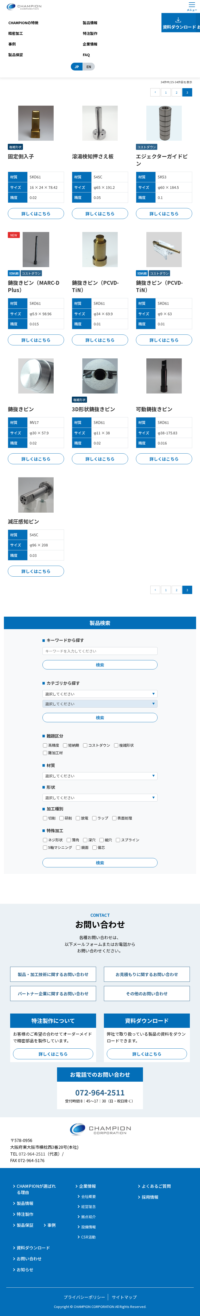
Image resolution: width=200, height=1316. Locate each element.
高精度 (53, 745)
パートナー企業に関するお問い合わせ (53, 993)
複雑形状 (126, 745)
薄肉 (75, 839)
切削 (51, 818)
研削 (68, 818)
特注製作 (90, 33)
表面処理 (124, 818)
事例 (12, 44)
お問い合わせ (29, 1258)
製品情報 (90, 22)
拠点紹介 (88, 1216)
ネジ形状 (55, 839)
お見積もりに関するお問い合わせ (147, 974)
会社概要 (88, 1196)
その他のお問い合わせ (147, 993)
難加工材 (55, 752)
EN (88, 66)
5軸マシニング (60, 847)
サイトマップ (124, 1297)
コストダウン (99, 745)
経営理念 (88, 1206)
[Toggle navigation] (192, 6)
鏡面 (85, 847)
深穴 (92, 839)
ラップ (102, 818)
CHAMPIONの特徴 (23, 22)
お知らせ (25, 1269)
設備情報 (88, 1226)
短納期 (73, 745)
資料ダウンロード (179, 27)
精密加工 (15, 33)
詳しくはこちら (36, 213)
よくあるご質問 (156, 1186)
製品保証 (15, 54)
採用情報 (150, 1197)
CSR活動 (88, 1237)
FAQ (86, 54)
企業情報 (90, 44)
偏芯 (101, 847)
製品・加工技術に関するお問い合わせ (53, 974)
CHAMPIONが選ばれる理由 (36, 1189)
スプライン (130, 839)
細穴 (108, 839)
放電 (84, 818)
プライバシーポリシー (84, 1297)
